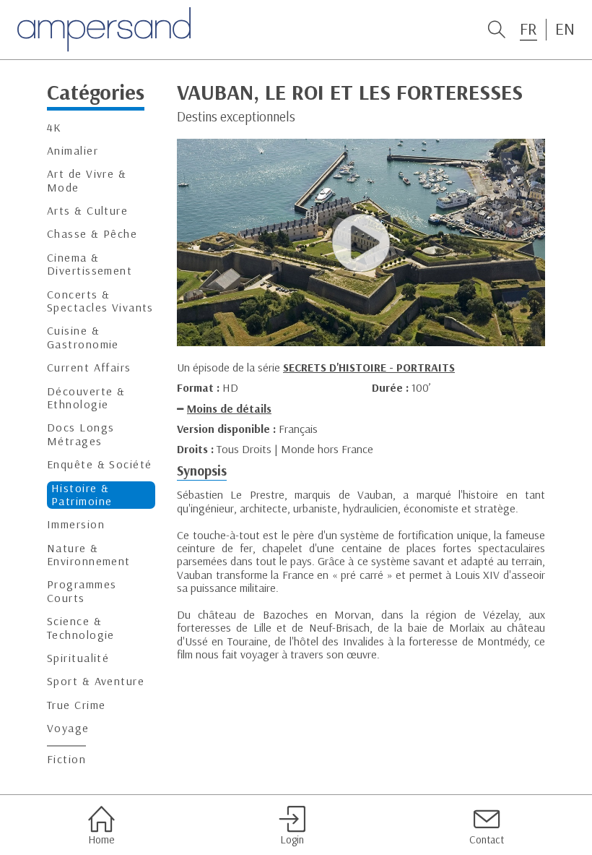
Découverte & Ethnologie (86, 397)
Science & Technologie (81, 627)
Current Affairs (89, 367)
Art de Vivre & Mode (86, 180)
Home (101, 839)
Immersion (76, 524)
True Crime (76, 705)
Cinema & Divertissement (89, 264)
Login (292, 839)
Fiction (66, 759)
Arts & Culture (87, 211)
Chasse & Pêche (92, 234)
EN (565, 29)
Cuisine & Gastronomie (83, 337)
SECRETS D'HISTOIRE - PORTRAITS (369, 367)
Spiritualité (78, 658)
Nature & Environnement (89, 554)
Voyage (68, 728)
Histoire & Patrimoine (81, 494)
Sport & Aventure (95, 681)
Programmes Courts (81, 590)
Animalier (72, 151)
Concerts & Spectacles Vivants (100, 301)
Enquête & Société (99, 464)
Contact (486, 839)
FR (528, 29)
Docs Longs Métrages (80, 434)
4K (54, 127)
